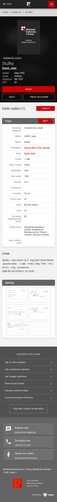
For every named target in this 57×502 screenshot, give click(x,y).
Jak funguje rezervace (16, 376)
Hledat (50, 4)
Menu (7, 4)
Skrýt (45, 121)
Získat (28, 89)
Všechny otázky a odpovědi (29, 409)
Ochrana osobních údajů (16, 390)
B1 (25, 216)
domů (5, 12)
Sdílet (12, 97)
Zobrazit (45, 108)
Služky (29, 12)
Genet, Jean (9, 68)
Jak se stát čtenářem (15, 362)
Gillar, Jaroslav (43, 147)
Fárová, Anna (30, 147)
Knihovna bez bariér (14, 383)
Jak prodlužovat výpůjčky (17, 369)
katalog (16, 12)
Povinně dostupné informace (19, 397)
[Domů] (28, 4)
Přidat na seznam (39, 97)
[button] (28, 37)
